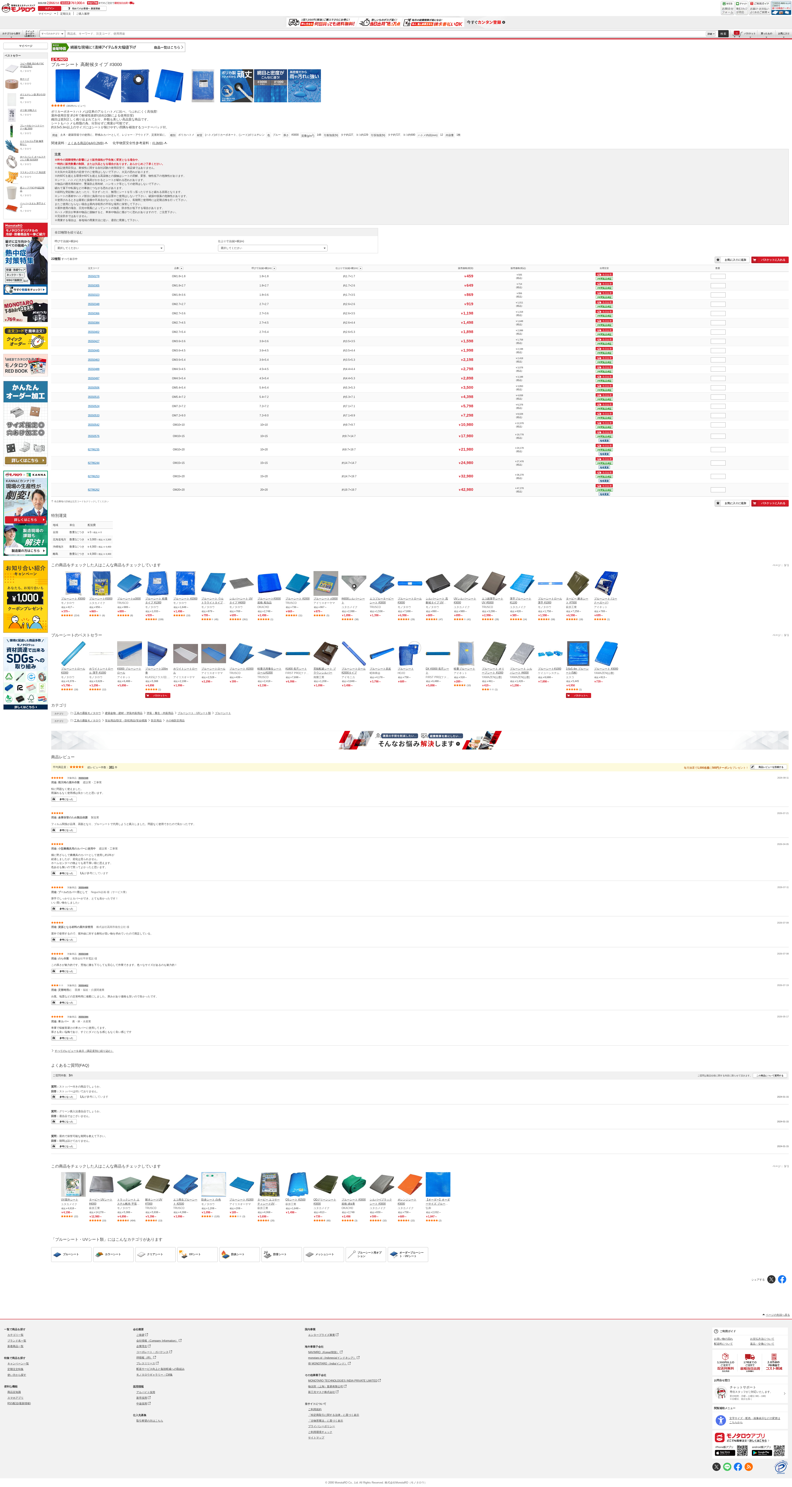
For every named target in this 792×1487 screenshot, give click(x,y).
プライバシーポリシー (321, 1426)
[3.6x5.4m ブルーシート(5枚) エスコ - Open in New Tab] (578, 654)
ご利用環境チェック (320, 1432)
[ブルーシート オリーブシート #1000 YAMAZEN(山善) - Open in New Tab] (494, 654)
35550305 (93, 285)
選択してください (68, 248)
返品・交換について (762, 1343)
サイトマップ (316, 1437)
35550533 (93, 415)
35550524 (93, 406)
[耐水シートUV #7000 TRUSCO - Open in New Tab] (157, 1185)
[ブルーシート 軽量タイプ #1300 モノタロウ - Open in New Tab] (157, 584)
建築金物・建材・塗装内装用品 (124, 713)
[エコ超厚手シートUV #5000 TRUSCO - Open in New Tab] (494, 584)
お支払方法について (762, 1338)
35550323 (93, 294)
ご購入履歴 (83, 13)
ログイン (49, 8)
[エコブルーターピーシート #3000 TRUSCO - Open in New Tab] (382, 584)
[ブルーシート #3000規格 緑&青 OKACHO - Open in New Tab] (354, 1185)
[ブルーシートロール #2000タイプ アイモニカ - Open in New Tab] (354, 654)
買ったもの (766, 33)
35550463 (93, 359)
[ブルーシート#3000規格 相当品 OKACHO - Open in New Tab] (269, 584)
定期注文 (65, 13)
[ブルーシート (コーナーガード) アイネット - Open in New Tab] (606, 584)
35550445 (93, 350)
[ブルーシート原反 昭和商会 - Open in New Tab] (382, 654)
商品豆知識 (14, 1392)
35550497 (93, 378)
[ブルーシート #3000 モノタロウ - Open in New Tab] (73, 584)
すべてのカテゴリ (50, 33)
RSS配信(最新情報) (19, 1403)
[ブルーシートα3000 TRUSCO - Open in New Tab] (129, 584)
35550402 (93, 331)
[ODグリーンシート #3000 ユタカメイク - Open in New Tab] (326, 1185)
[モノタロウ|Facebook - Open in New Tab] (738, 1470)
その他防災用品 (175, 720)
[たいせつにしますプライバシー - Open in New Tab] (781, 1467)
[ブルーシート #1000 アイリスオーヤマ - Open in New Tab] (241, 1185)
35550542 (93, 424)
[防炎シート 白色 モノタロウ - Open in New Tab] (213, 1185)
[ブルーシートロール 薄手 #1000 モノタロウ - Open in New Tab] (550, 584)
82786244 (93, 462)
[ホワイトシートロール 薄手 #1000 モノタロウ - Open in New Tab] (101, 654)
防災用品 (156, 720)
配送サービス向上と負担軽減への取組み (160, 1368)
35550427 (93, 341)
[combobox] (385, 34)
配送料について (723, 1343)
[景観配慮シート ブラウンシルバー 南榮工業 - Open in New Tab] (326, 654)
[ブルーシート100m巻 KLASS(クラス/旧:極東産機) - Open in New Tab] (157, 654)
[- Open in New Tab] (726, 1362)
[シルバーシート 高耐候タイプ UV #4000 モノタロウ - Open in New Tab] (438, 584)
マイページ (45, 13)
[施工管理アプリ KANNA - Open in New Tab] (25, 523)
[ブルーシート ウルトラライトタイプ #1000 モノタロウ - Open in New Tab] (213, 584)
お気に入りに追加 (735, 259)
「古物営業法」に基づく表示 (325, 1420)
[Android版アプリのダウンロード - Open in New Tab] (769, 1451)
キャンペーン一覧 (18, 1363)
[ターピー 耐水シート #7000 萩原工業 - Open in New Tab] (578, 584)
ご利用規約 (315, 1409)
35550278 (93, 276)
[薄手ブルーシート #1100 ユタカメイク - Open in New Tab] (522, 584)
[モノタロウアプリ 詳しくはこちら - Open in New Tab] (750, 1437)
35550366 (93, 313)
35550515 (93, 396)
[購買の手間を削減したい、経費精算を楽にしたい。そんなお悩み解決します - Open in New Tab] (420, 740)
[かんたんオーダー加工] (25, 465)
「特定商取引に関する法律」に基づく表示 (333, 1414)
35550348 (93, 304)
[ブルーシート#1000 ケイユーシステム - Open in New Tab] (550, 654)
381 (111, 767)
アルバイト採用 (145, 1392)
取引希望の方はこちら (149, 1420)
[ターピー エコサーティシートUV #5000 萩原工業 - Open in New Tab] (269, 1185)
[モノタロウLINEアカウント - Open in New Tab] (727, 1470)
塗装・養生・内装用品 (160, 713)
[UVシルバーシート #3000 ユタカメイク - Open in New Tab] (466, 584)
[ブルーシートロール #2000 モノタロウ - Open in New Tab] (73, 654)
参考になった (66, 799)
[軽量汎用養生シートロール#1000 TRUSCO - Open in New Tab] (269, 654)
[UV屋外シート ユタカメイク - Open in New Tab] (73, 1185)
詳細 (710, 34)
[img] (19, 8)
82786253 (93, 476)
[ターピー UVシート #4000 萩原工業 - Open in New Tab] (101, 1185)
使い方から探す (16, 1374)
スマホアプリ (15, 1397)
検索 (723, 33)
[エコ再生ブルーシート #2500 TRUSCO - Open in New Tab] (185, 1185)
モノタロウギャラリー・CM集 (154, 1374)
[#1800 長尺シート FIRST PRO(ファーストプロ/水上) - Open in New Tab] (297, 654)
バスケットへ (160, 695)
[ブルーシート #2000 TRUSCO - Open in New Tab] (297, 584)
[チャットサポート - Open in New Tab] (741, 8)
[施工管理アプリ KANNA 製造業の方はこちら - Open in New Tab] (25, 554)
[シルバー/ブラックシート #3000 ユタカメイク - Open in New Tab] (382, 1185)
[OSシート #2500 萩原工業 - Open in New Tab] (297, 1185)
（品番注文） (30, 33)
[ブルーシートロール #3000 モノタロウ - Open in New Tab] (410, 584)
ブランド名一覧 (16, 1340)
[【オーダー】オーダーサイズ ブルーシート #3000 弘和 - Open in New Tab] (438, 1185)
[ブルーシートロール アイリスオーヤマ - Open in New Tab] (213, 654)
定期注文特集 (15, 1369)
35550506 (93, 387)
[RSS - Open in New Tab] (749, 1470)
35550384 (93, 322)
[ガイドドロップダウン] (760, 11)
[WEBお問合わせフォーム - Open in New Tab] (727, 8)
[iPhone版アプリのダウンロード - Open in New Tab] (731, 1451)
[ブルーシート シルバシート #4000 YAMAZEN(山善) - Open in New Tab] (522, 654)
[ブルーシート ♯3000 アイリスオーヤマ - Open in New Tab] (326, 584)
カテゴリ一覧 (15, 1334)
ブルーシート (223, 713)
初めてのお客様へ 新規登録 (86, 8)
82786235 (93, 449)
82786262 (93, 489)
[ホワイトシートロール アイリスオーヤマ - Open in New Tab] (185, 654)
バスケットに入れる (773, 259)
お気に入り (784, 33)
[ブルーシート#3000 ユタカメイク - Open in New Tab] (101, 584)
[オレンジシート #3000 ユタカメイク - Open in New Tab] (410, 1185)
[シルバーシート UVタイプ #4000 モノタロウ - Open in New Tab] (241, 584)
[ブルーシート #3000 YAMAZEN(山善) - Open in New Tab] (606, 654)
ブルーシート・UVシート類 (194, 713)
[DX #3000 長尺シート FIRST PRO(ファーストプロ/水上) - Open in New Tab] (438, 654)
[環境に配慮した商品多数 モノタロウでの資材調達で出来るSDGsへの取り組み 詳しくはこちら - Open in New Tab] (25, 708)
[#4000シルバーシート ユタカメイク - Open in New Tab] (354, 584)
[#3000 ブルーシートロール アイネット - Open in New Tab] (129, 654)
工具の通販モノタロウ (87, 713)
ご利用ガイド (728, 1331)
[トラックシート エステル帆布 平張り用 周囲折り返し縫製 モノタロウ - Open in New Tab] (129, 1185)
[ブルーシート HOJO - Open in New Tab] (410, 654)
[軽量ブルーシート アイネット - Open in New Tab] (466, 654)
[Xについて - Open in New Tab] (716, 1470)
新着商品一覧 (15, 1346)
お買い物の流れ (723, 1338)
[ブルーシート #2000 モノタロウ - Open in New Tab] (185, 584)
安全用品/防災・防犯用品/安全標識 (126, 720)
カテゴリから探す (11, 33)
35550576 (93, 436)
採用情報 (138, 1386)
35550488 (93, 369)
